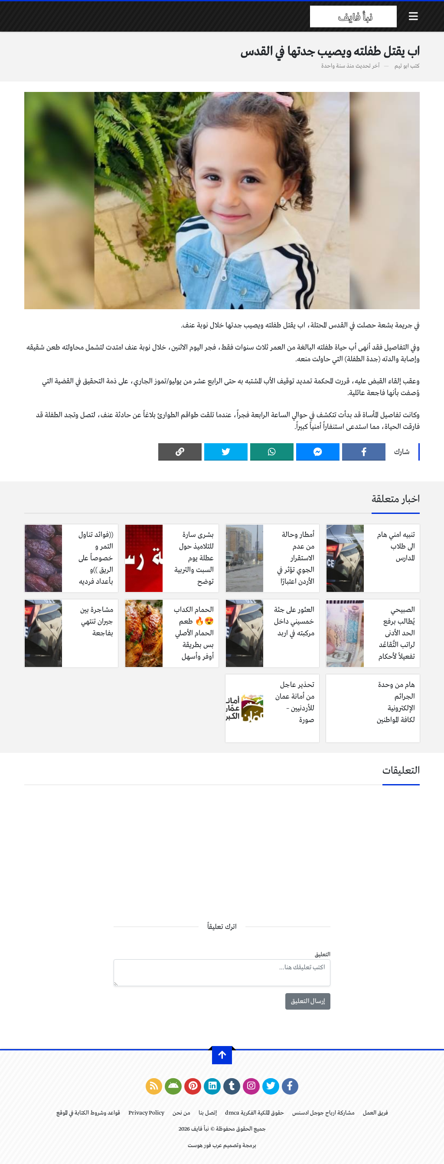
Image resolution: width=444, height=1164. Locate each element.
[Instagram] (251, 1086)
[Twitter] (226, 452)
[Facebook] (363, 452)
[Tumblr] (231, 1086)
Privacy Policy (146, 1113)
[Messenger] (318, 452)
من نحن (181, 1113)
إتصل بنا (208, 1113)
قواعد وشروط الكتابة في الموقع (88, 1113)
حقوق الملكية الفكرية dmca (254, 1113)
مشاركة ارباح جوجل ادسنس (323, 1113)
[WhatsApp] (272, 452)
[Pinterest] (192, 1086)
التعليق (322, 954)
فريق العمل (375, 1113)
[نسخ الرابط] (180, 452)
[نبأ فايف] (353, 16)
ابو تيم (402, 66)
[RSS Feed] (154, 1086)
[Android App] (173, 1086)
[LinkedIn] (212, 1086)
